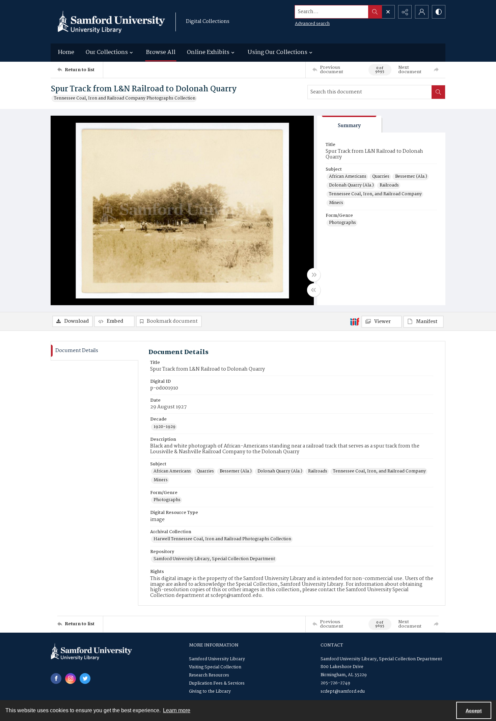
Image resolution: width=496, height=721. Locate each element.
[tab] (349, 124)
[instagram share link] (70, 678)
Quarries (380, 176)
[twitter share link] (85, 678)
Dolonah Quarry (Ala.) (351, 185)
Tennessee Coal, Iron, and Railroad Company (375, 194)
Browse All (160, 52)
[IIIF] (354, 321)
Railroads (389, 185)
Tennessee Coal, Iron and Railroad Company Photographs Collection (124, 98)
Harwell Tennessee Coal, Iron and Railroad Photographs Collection (222, 539)
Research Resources (209, 675)
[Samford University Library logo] (111, 21)
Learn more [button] (176, 710)
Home (66, 52)
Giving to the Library (210, 691)
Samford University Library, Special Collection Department (214, 559)
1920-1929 (164, 427)
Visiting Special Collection (215, 667)
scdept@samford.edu (343, 691)
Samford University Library (217, 659)
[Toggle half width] (314, 290)
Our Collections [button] (107, 52)
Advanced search (312, 23)
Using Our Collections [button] (277, 52)
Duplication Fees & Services (217, 683)
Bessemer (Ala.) (411, 176)
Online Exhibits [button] (208, 52)
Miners (336, 203)
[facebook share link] (56, 678)
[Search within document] (438, 92)
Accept (474, 710)
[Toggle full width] (314, 275)
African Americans (347, 176)
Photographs (342, 223)
